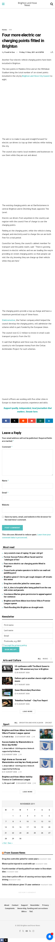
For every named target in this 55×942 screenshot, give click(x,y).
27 (49, 833)
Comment (7, 447)
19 (42, 827)
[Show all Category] (51, 658)
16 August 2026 (23, 694)
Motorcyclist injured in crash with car (18, 864)
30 (20, 839)
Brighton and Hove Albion (31, 723)
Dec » (10, 843)
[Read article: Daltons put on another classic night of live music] (7, 681)
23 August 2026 (23, 737)
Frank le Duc (9, 52)
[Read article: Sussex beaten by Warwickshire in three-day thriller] (46, 745)
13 (49, 821)
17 (27, 827)
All (39, 659)
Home (4, 30)
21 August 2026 (10, 772)
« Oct (4, 843)
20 (49, 827)
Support (24, 905)
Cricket (48, 723)
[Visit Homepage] (27, 4)
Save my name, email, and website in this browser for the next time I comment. (28, 518)
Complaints (10, 908)
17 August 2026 (23, 685)
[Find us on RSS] (30, 931)
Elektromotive (8, 320)
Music (45, 659)
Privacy (45, 905)
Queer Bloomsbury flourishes (28, 690)
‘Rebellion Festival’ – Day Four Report (31, 700)
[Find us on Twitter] (23, 931)
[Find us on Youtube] (27, 931)
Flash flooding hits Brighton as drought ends (23, 607)
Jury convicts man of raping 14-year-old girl (23, 553)
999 (10, 30)
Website (5, 505)
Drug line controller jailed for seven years (22, 583)
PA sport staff (9, 783)
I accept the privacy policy (15, 645)
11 (35, 821)
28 (6, 839)
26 (42, 833)
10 (27, 821)
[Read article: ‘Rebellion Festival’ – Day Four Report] (7, 703)
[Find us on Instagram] (33, 931)
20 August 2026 (23, 673)
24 (27, 833)
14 (6, 827)
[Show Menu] (3, 4)
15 (13, 827)
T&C (31, 911)
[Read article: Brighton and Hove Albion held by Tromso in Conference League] (46, 780)
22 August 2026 (10, 754)
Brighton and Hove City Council (36, 76)
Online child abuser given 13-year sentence (21, 885)
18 (35, 827)
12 (42, 821)
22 (13, 833)
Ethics (24, 911)
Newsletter (35, 905)
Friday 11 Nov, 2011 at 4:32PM (31, 52)
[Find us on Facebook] (20, 931)
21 (6, 833)
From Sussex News (14, 852)
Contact (15, 905)
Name (5, 480)
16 (20, 827)
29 (13, 839)
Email (5, 492)
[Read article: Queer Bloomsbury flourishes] (7, 692)
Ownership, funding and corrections (32, 908)
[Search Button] (51, 4)
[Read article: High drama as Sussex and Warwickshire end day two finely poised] (46, 763)
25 (35, 833)
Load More (27, 711)
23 (20, 833)
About (6, 905)
